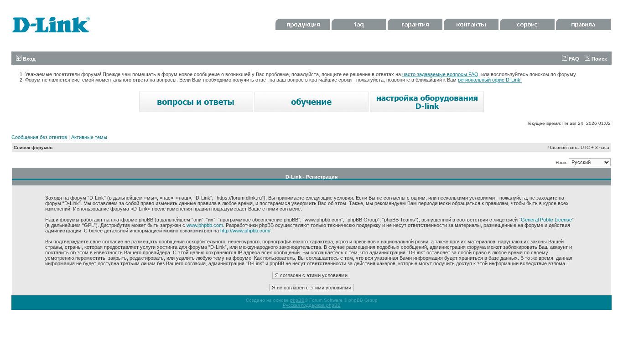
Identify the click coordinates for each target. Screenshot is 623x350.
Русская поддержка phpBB (312, 305)
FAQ (573, 59)
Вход (28, 59)
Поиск (598, 59)
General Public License (546, 219)
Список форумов (33, 147)
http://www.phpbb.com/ (245, 230)
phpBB (297, 300)
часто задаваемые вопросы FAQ (440, 74)
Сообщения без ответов (39, 137)
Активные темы (89, 137)
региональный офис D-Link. (490, 79)
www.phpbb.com (205, 225)
